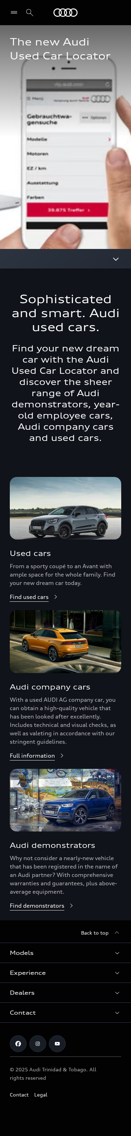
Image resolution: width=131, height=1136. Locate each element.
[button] (65, 953)
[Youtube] (57, 1043)
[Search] (29, 12)
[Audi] (65, 12)
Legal (41, 1095)
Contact (19, 1095)
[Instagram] (37, 1043)
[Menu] (15, 12)
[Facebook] (18, 1043)
